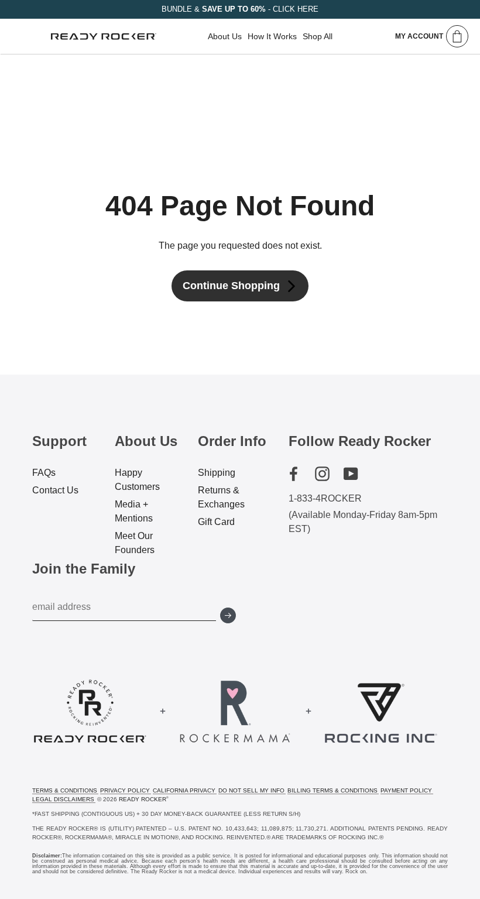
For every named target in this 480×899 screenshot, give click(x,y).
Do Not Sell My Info (251, 790)
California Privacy (184, 790)
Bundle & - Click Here (240, 9)
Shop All (317, 36)
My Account (419, 36)
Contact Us (55, 490)
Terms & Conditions (64, 790)
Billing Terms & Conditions (332, 790)
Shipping (216, 473)
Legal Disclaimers (63, 799)
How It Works (272, 36)
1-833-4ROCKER (325, 498)
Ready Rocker (142, 799)
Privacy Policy (125, 790)
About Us (225, 36)
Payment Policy (406, 790)
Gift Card (216, 522)
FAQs (44, 473)
